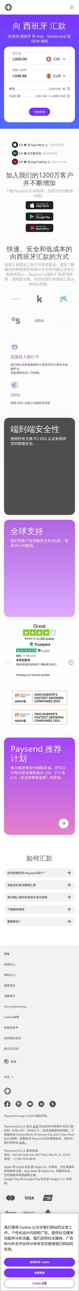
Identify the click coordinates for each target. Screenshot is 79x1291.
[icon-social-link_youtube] (30, 1104)
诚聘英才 (10, 996)
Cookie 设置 (39, 1283)
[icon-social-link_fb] (7, 1104)
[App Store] (39, 205)
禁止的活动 (11, 1048)
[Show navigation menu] (72, 7)
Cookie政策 (11, 1017)
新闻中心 (10, 964)
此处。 (23, 1142)
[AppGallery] (39, 228)
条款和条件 (11, 1027)
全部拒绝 (39, 1273)
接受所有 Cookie (39, 1262)
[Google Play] (39, 217)
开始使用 (39, 112)
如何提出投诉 (12, 1038)
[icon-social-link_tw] (52, 1104)
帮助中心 (10, 975)
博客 (7, 954)
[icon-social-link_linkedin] (41, 1104)
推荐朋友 (10, 985)
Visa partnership (15, 1006)
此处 (35, 1126)
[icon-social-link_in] (18, 1104)
